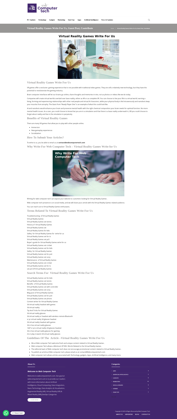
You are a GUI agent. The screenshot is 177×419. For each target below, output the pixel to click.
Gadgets (52, 20)
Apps (79, 20)
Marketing (61, 20)
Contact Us (146, 414)
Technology (42, 20)
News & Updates (107, 20)
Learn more (34, 399)
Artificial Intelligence (91, 20)
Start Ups (71, 20)
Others (131, 388)
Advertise (129, 414)
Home (112, 28)
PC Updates (31, 20)
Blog (137, 414)
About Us (119, 414)
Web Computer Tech (144, 411)
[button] (6, 413)
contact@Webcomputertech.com (92, 352)
